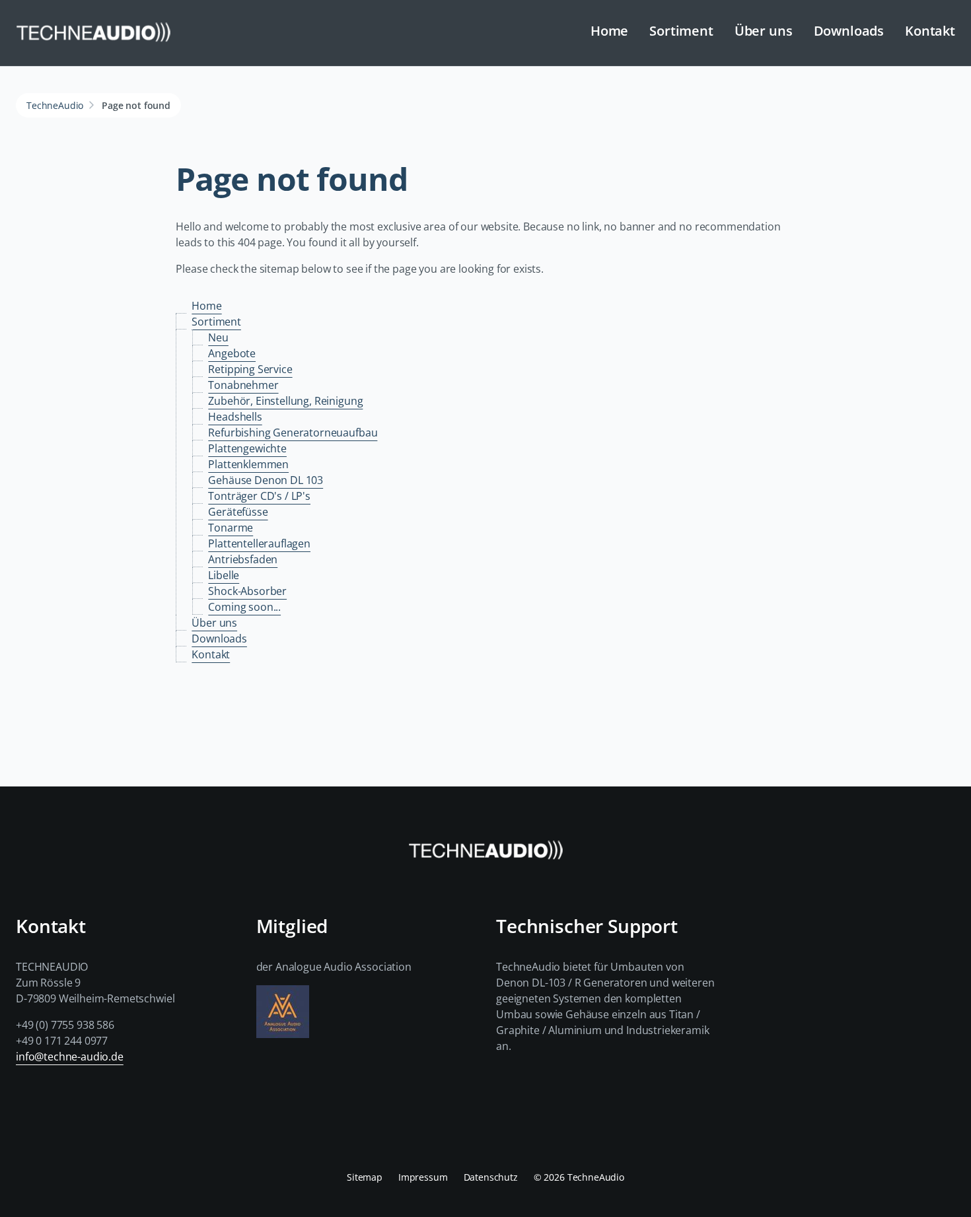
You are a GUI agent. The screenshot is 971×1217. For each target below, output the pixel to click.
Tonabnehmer (243, 385)
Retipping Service (250, 369)
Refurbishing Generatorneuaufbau (292, 432)
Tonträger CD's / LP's (259, 496)
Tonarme (230, 527)
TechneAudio (54, 105)
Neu (218, 337)
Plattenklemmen (248, 464)
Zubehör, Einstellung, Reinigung (285, 401)
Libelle (223, 575)
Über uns (764, 31)
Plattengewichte (247, 448)
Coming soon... (244, 607)
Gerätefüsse (238, 511)
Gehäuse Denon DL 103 (265, 480)
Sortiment (681, 31)
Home (609, 31)
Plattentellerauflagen (259, 543)
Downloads (849, 31)
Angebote (232, 353)
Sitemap (364, 1177)
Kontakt (930, 31)
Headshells (235, 416)
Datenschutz (491, 1177)
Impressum (423, 1177)
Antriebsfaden (242, 559)
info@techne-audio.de (70, 1056)
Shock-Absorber (247, 591)
